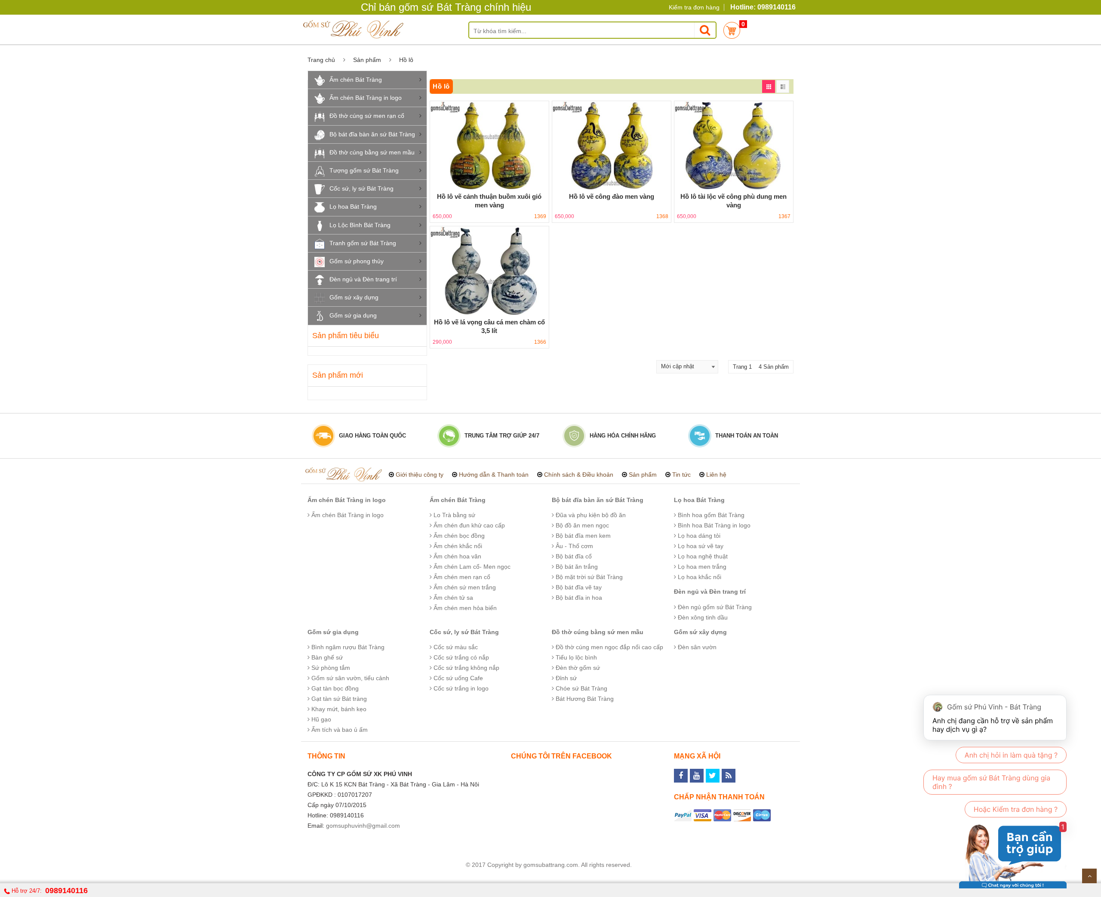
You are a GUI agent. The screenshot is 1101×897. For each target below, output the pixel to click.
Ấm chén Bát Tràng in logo (365, 97)
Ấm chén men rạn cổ (461, 576)
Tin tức (681, 474)
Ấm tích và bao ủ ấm (339, 729)
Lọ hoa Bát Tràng (353, 206)
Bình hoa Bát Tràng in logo (713, 525)
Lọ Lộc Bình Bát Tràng (360, 225)
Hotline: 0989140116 (763, 7)
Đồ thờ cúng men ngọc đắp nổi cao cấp (608, 647)
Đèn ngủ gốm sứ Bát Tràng (714, 607)
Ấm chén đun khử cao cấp (468, 525)
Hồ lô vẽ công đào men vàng (611, 196)
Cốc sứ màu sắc (455, 647)
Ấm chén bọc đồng (458, 535)
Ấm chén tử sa (452, 597)
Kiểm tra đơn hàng (694, 7)
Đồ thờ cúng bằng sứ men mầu (372, 152)
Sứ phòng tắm (330, 667)
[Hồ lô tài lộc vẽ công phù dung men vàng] (734, 146)
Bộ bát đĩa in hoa (578, 597)
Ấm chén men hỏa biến (464, 607)
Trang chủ (321, 59)
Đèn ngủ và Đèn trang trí (363, 279)
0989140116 (66, 890)
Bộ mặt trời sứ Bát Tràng (588, 576)
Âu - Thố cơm (573, 546)
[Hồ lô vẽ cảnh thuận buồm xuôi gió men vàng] (489, 146)
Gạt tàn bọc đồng (334, 688)
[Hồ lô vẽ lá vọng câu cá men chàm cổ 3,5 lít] (489, 271)
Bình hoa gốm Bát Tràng (710, 515)
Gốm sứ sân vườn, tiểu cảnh (349, 678)
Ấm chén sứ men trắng (464, 587)
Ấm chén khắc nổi (457, 546)
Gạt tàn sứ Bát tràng (338, 698)
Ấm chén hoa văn (456, 556)
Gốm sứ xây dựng (353, 297)
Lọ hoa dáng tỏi (698, 535)
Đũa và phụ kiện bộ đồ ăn (590, 515)
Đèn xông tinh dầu (702, 617)
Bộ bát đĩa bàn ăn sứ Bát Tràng (372, 134)
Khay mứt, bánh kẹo (338, 709)
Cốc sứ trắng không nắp (465, 667)
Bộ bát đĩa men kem (582, 535)
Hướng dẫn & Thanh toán (494, 474)
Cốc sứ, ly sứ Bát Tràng (361, 188)
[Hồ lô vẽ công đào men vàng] (611, 146)
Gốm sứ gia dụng (353, 315)
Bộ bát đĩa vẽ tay (578, 587)
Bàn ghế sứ (326, 657)
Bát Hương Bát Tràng (584, 698)
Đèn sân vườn (696, 647)
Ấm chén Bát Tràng (355, 79)
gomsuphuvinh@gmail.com (363, 825)
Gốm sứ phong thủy (356, 261)
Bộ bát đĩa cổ (573, 556)
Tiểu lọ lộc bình (575, 657)
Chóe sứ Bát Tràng (580, 688)
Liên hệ (716, 474)
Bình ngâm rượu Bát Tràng (347, 647)
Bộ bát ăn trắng (576, 566)
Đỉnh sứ (565, 678)
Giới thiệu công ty (419, 474)
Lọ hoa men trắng (701, 566)
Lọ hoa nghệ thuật (702, 556)
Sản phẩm (367, 59)
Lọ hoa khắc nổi (698, 576)
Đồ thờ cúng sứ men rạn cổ (366, 115)
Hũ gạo (320, 719)
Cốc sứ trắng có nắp (460, 657)
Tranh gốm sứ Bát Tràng (362, 243)
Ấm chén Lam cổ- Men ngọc (471, 566)
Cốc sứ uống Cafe (457, 678)
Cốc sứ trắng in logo (460, 688)
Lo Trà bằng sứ (453, 515)
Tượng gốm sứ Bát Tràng (364, 170)
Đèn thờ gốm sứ (577, 667)
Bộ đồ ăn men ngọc (581, 525)
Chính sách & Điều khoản (578, 474)
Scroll (1089, 876)
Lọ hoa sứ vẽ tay (699, 546)
